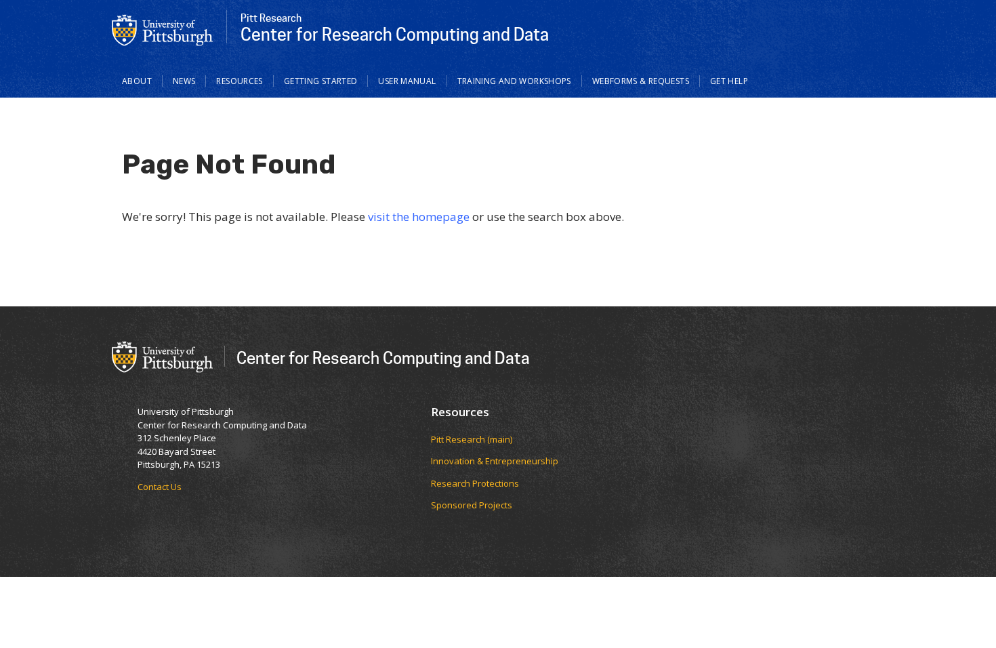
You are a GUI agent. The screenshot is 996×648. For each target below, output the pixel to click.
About (137, 81)
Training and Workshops (514, 81)
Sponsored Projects (471, 505)
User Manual (407, 81)
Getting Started (321, 81)
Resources (239, 81)
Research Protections (475, 483)
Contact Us (160, 487)
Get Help (729, 81)
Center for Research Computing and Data (383, 357)
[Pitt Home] (162, 29)
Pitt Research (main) (471, 439)
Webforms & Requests (640, 81)
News (184, 81)
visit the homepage (419, 216)
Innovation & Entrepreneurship (494, 461)
